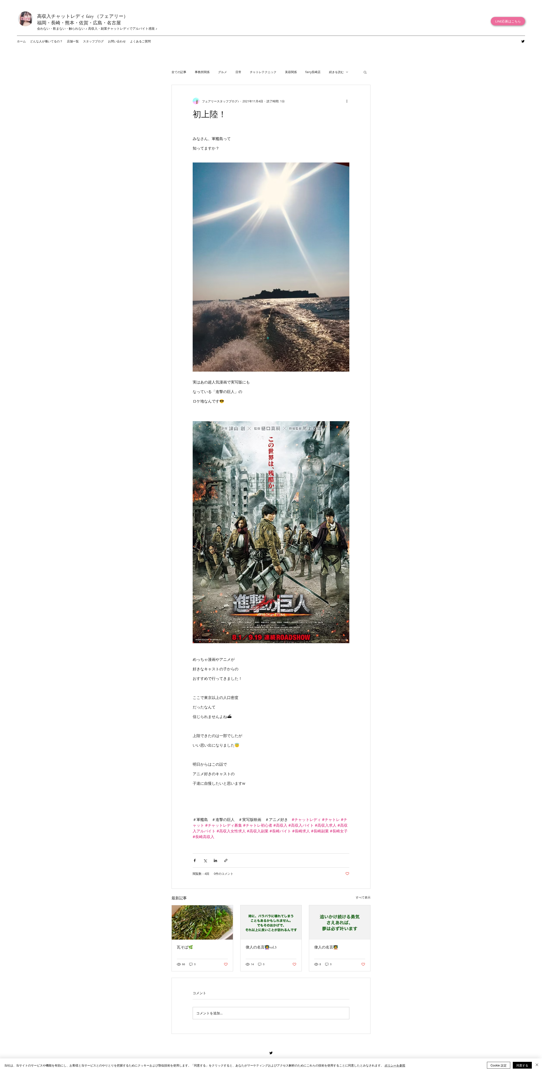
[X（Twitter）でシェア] (205, 860)
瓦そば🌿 (185, 947)
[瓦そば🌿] (202, 922)
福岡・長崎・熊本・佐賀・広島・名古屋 (79, 23)
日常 (238, 72)
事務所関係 (202, 72)
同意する (522, 1065)
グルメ (222, 72)
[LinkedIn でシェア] (215, 860)
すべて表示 (363, 897)
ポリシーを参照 (394, 1065)
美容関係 (291, 72)
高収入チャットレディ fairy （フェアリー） (82, 16)
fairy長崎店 (313, 72)
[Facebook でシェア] (195, 860)
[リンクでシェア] (226, 860)
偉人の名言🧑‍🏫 (326, 947)
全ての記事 (178, 72)
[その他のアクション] (346, 101)
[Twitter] (523, 41)
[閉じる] (536, 1065)
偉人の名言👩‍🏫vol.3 (261, 947)
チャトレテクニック (263, 72)
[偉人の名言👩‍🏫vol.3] (271, 922)
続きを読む (336, 72)
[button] (73, 41)
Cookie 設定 (499, 1065)
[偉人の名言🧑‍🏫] (339, 922)
